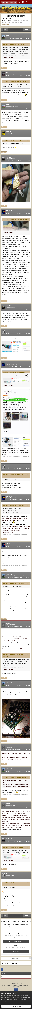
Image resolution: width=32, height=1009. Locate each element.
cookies (3, 997)
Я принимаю (17, 1006)
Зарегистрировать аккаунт (16, 941)
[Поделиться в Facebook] (2, 969)
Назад (5, 29)
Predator (8, 131)
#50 (29, 468)
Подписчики (15, 958)
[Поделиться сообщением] (26, 38)
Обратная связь (16, 986)
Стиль (8, 985)
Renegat (8, 157)
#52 (29, 547)
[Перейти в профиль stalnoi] (3, 625)
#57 (29, 772)
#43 (29, 108)
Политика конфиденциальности (21, 985)
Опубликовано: (14, 38)
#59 (29, 841)
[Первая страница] (2, 29)
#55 (29, 685)
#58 (29, 807)
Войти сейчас (16, 951)
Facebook (16, 990)
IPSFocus (19, 983)
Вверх (4, 67)
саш (7, 330)
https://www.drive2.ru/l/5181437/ (11, 553)
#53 (29, 577)
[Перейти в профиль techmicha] (3, 840)
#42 (29, 76)
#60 (29, 877)
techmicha (9, 838)
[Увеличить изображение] (16, 411)
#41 (29, 38)
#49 (29, 366)
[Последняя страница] (30, 29)
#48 (29, 333)
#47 (29, 309)
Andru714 (9, 210)
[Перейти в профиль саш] (3, 332)
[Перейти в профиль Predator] (3, 133)
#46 (29, 214)
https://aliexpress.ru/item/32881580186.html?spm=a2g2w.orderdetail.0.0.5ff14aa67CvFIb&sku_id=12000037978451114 (16, 638)
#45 (29, 160)
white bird (9, 574)
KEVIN (8, 20)
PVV (18, 44)
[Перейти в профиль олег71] (3, 37)
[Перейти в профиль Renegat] (3, 159)
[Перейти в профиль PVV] (3, 74)
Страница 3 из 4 (16, 29)
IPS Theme (13, 983)
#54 (29, 626)
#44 (29, 135)
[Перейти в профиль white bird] (3, 576)
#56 (29, 749)
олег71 (8, 35)
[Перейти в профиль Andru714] (3, 212)
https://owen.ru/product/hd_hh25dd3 (12, 648)
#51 (29, 499)
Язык (3, 985)
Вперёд (26, 29)
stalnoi (8, 623)
